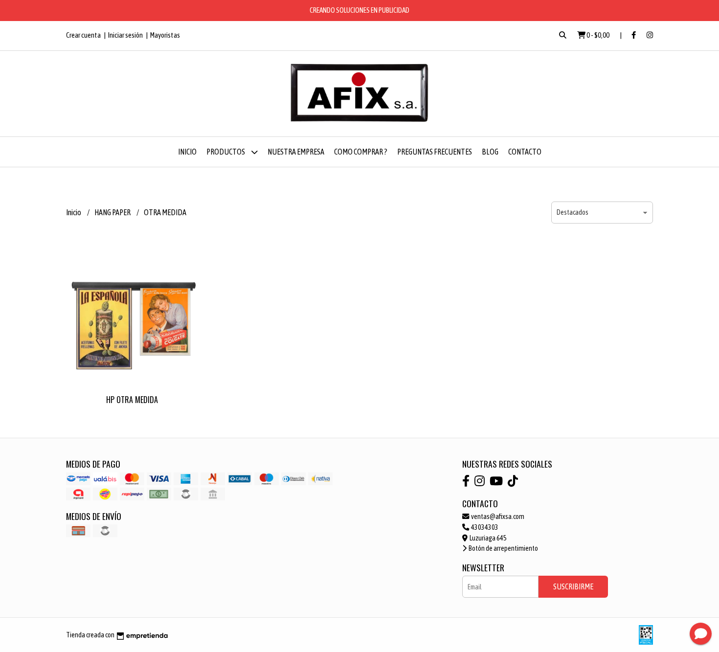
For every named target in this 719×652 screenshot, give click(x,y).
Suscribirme (573, 586)
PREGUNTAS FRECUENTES (434, 151)
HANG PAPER (113, 212)
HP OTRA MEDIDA (132, 399)
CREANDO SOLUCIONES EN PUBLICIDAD (359, 10)
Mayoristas (165, 35)
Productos (226, 151)
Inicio (187, 151)
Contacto (524, 151)
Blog (490, 151)
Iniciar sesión (125, 35)
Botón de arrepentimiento (503, 548)
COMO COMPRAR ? (360, 151)
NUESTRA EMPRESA (296, 151)
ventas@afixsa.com (497, 516)
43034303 (484, 527)
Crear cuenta (83, 35)
